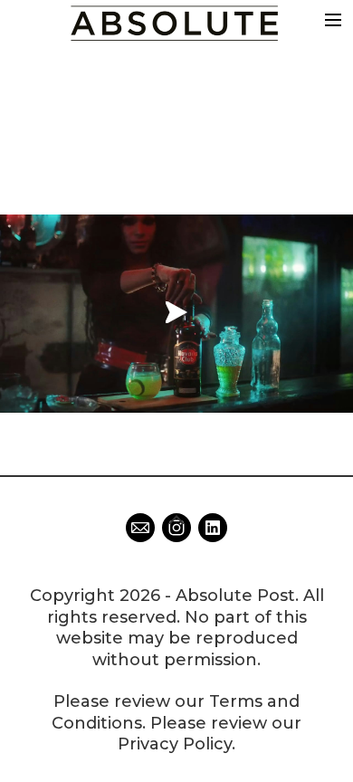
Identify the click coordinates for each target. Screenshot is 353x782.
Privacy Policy (175, 744)
